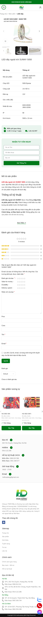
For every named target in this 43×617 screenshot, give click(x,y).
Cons (3, 325)
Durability (5, 285)
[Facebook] (3, 522)
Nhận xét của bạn (8, 292)
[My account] (40, 7)
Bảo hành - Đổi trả (8, 565)
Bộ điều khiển (6, 416)
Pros (3, 316)
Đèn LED (12, 14)
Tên (3, 334)
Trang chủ (3, 14)
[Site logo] (21, 7)
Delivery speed (7, 288)
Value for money (7, 281)
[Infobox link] (7, 440)
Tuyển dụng (6, 543)
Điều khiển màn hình (8, 418)
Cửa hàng (18, 418)
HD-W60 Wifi (6, 414)
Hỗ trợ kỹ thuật (7, 569)
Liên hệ (4, 551)
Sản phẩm (5, 536)
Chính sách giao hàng (9, 562)
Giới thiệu (5, 540)
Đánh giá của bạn (8, 278)
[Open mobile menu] (4, 7)
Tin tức (4, 547)
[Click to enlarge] (5, 41)
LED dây (20, 14)
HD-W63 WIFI (26, 414)
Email (4, 343)
